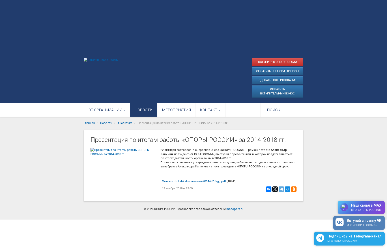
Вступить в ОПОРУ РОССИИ (277, 62)
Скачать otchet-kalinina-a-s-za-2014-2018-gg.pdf (194, 181)
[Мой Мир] (287, 189)
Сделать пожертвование (277, 80)
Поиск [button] (273, 110)
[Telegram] (281, 189)
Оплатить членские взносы (277, 71)
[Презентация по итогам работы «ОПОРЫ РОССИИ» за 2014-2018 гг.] (123, 170)
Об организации (105, 110)
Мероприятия (176, 110)
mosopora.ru (234, 209)
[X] (275, 189)
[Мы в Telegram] (298, 107)
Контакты (210, 110)
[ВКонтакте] (268, 189)
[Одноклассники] (294, 189)
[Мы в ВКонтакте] (289, 107)
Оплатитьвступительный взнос (277, 91)
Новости (144, 110)
